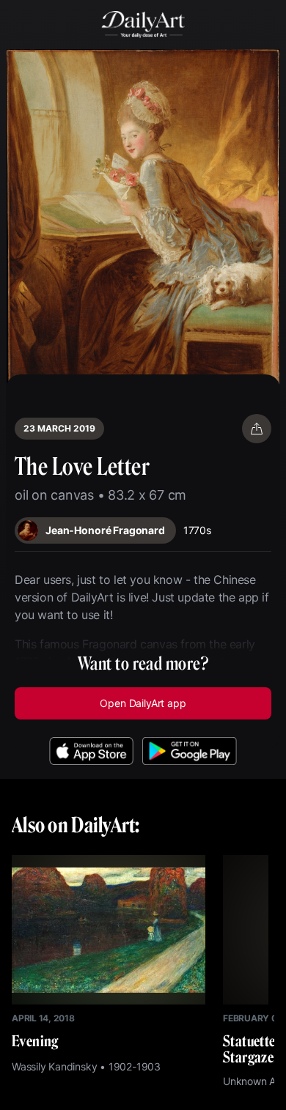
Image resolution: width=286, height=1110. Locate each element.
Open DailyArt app (143, 703)
